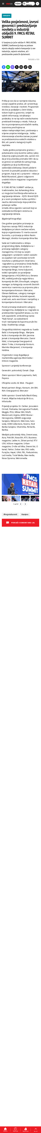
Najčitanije (25, 1131)
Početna (5, 1131)
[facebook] (4, 67)
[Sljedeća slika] (25, 504)
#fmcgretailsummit (10, 514)
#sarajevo (25, 514)
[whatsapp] (8, 67)
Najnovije (15, 1131)
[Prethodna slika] (21, 504)
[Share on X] (17, 67)
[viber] (12, 67)
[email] (21, 67)
